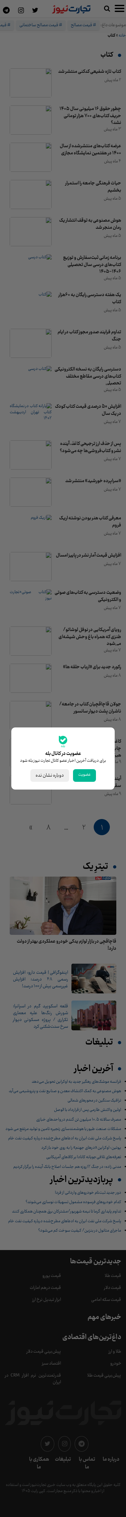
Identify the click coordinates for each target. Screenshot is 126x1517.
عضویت (84, 774)
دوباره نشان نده (50, 775)
